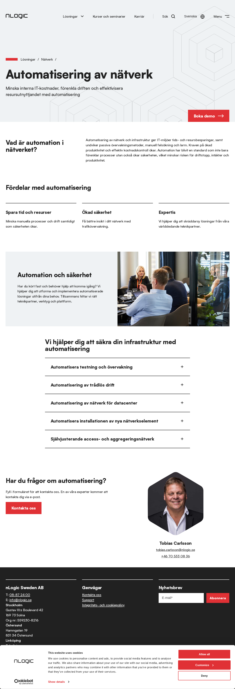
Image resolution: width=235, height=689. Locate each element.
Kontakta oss (91, 594)
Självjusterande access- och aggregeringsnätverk (102, 439)
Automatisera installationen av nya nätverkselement (104, 421)
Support (88, 600)
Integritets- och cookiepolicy (103, 605)
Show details (56, 681)
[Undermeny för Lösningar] (82, 16)
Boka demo (204, 115)
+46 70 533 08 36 (175, 556)
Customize (202, 664)
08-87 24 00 (19, 594)
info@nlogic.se (20, 600)
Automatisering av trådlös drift (82, 385)
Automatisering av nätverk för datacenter (94, 403)
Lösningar (70, 16)
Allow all (204, 654)
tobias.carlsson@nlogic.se (175, 549)
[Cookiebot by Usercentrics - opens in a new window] (24, 682)
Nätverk (47, 59)
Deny (204, 675)
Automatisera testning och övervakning (92, 367)
